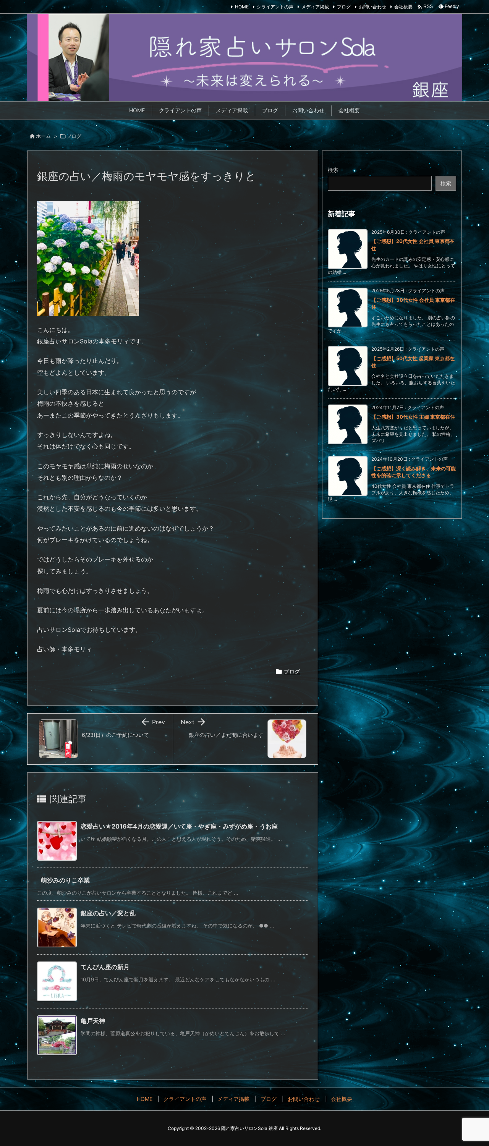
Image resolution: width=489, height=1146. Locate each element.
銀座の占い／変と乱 (108, 913)
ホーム (43, 136)
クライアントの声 (275, 7)
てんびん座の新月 (105, 967)
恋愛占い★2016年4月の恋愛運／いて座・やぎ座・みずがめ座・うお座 (179, 826)
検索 (333, 170)
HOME (242, 7)
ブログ (344, 7)
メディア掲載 (315, 7)
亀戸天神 (93, 1021)
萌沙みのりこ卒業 (65, 880)
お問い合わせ (372, 7)
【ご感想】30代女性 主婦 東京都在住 (413, 417)
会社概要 (403, 7)
